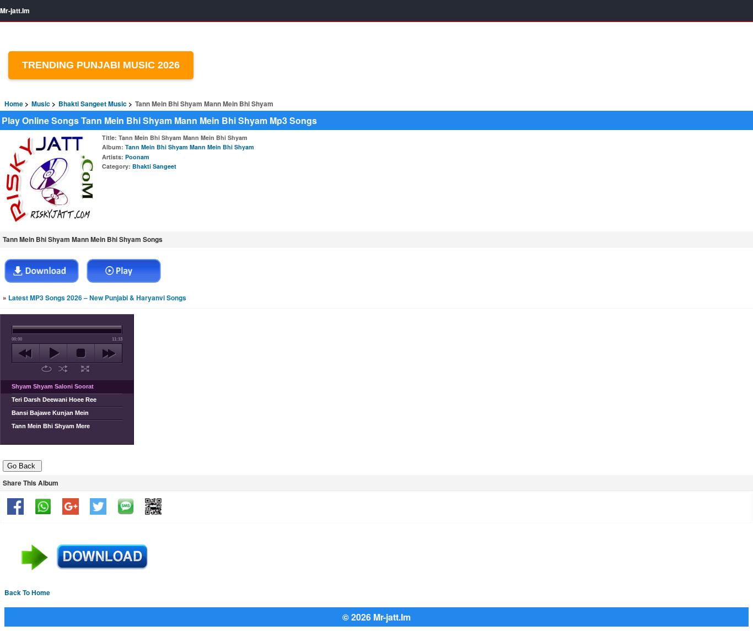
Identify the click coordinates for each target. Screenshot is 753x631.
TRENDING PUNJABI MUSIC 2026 (101, 65)
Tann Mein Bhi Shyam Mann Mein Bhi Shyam (189, 147)
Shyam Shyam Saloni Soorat (53, 386)
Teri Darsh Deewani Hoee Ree (54, 399)
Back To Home (27, 592)
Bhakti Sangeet (154, 166)
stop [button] (80, 353)
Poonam (137, 157)
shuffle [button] (63, 369)
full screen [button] (85, 369)
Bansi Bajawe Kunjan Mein (50, 412)
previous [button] (25, 353)
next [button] (108, 353)
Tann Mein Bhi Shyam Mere (51, 426)
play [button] (53, 353)
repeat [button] (46, 369)
